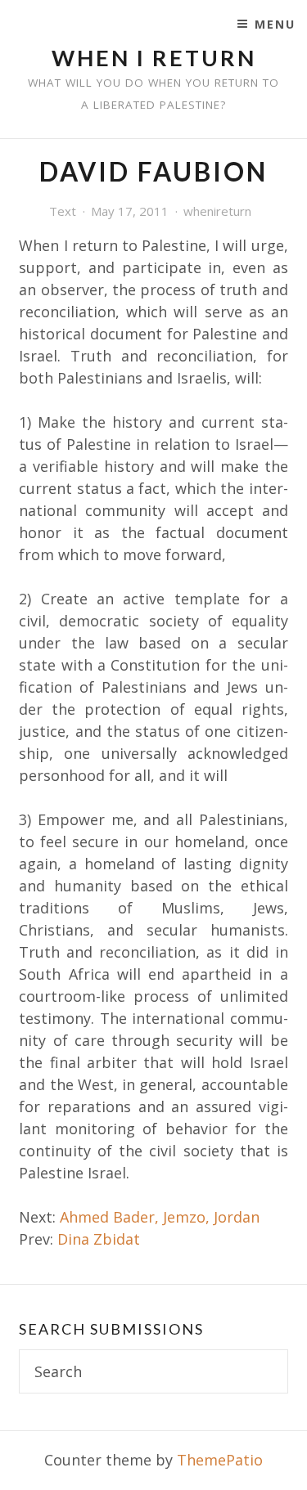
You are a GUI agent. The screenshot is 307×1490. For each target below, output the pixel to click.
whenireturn (217, 211)
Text (62, 211)
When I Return (154, 57)
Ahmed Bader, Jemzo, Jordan (160, 1217)
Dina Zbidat (98, 1239)
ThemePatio (220, 1460)
